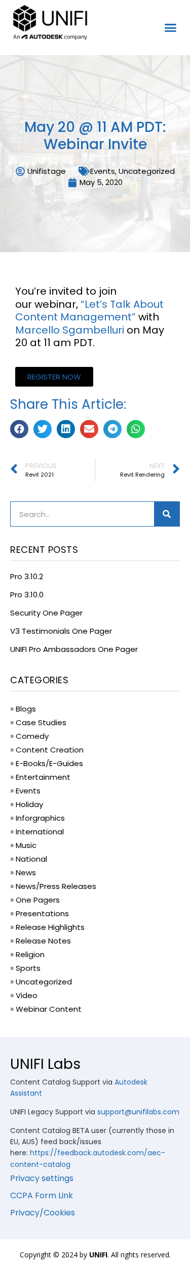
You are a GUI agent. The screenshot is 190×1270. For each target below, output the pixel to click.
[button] (170, 27)
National (31, 859)
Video (26, 995)
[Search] (166, 514)
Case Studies (41, 722)
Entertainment (43, 777)
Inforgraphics (40, 818)
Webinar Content (49, 1009)
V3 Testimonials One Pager (61, 631)
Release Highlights (50, 927)
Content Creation (50, 749)
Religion (30, 954)
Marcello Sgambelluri (69, 330)
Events (102, 171)
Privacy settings (41, 1178)
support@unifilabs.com (138, 1112)
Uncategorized (147, 171)
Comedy (32, 736)
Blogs (26, 708)
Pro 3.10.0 (27, 594)
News (26, 872)
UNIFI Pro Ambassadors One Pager (74, 649)
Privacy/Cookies (42, 1212)
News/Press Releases (56, 886)
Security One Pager (46, 612)
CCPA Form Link (41, 1195)
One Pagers (38, 900)
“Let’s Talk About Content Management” (89, 310)
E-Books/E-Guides (49, 763)
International (40, 831)
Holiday (29, 804)
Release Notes (43, 940)
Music (26, 845)
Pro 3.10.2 (26, 576)
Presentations (42, 913)
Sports (28, 968)
